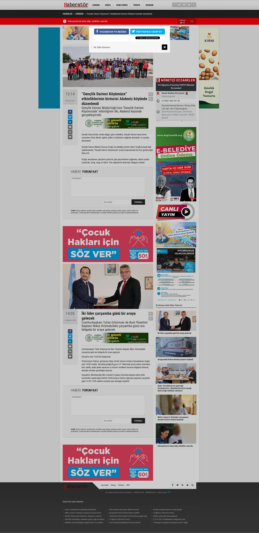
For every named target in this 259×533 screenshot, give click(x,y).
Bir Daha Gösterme (101, 47)
